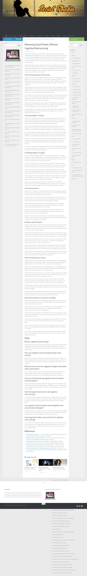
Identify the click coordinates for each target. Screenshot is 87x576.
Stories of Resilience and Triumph (77, 171)
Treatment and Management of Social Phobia (61, 526)
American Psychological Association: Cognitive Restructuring (39, 444)
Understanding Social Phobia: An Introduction (61, 551)
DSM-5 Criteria (75, 73)
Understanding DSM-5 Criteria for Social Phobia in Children (63, 531)
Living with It (39, 35)
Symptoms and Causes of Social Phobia (60, 512)
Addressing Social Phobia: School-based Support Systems (63, 3)
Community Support (76, 141)
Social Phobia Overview (77, 58)
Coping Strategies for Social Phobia (76, 122)
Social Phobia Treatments (77, 133)
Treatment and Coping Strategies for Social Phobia (62, 523)
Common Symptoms (76, 70)
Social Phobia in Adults (77, 81)
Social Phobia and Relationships (75, 98)
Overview (14, 35)
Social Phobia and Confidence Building (75, 106)
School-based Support (77, 139)
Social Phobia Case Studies (77, 167)
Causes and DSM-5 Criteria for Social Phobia (61, 11)
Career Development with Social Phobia (60, 8)
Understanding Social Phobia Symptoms (60, 548)
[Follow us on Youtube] (20, 39)
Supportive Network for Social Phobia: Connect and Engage (63, 510)
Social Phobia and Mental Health (77, 115)
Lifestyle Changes (76, 86)
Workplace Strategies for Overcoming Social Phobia (62, 572)
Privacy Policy (71, 35)
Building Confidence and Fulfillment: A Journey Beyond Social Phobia (65, 5)
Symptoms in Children (77, 78)
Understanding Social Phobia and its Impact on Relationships (64, 540)
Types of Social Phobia (57, 529)
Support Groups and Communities (76, 145)
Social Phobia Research (77, 162)
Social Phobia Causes (76, 63)
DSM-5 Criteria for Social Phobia (77, 67)
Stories (64, 35)
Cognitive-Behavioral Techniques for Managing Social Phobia (39, 39)
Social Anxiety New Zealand (32, 434)
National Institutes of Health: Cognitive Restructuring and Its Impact (41, 448)
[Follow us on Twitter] (18, 39)
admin (27, 51)
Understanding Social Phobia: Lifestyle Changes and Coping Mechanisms (66, 559)
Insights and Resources (77, 152)
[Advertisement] (43, 25)
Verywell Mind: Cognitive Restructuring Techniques (37, 441)
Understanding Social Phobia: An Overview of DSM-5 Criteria (64, 553)
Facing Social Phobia (76, 89)
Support (52, 35)
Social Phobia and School (77, 92)
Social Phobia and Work (77, 94)
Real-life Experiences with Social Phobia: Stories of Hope (77, 175)
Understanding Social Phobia (58, 534)
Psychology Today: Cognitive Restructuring (35, 437)
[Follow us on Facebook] (16, 39)
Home (10, 35)
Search (5, 43)
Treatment (46, 35)
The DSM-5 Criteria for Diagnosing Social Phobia (61, 521)
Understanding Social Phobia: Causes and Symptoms (62, 556)
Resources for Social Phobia (76, 156)
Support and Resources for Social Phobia (60, 480)
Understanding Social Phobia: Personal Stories (61, 561)
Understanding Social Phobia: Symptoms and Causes (62, 564)
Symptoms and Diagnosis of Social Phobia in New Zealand (63, 518)
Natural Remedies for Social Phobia (76, 126)
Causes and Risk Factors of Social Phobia (60, 14)
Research (58, 35)
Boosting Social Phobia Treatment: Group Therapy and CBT (44, 469)
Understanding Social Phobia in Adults (59, 542)
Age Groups (32, 35)
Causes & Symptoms (23, 35)
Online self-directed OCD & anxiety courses (53, 489)
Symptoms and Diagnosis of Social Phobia (60, 515)
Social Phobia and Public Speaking (76, 102)
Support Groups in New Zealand (76, 149)
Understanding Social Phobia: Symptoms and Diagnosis (63, 567)
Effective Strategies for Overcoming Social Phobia (76, 130)
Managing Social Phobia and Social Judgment (76, 111)
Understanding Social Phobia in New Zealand (61, 545)
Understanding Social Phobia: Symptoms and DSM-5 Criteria (64, 570)
